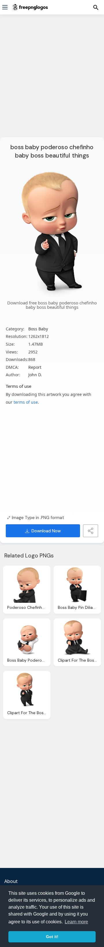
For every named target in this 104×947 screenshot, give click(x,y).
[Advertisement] (52, 79)
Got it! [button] (52, 936)
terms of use (26, 402)
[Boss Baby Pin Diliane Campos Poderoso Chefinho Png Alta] (77, 585)
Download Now (46, 531)
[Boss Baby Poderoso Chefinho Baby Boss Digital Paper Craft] (26, 638)
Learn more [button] (76, 921)
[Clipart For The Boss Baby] (77, 638)
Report (34, 367)
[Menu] (4, 7)
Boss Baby (38, 329)
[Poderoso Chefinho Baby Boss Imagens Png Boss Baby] (26, 585)
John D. (35, 374)
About (11, 881)
